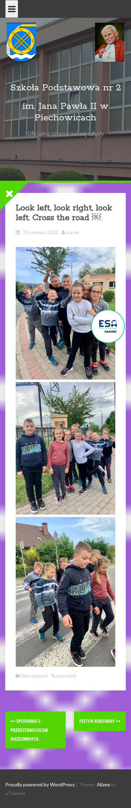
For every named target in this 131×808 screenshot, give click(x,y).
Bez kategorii (34, 676)
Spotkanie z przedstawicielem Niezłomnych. (29, 730)
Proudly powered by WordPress (40, 784)
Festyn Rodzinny (97, 721)
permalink (66, 676)
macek (72, 232)
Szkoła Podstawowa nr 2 (65, 88)
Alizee (103, 784)
